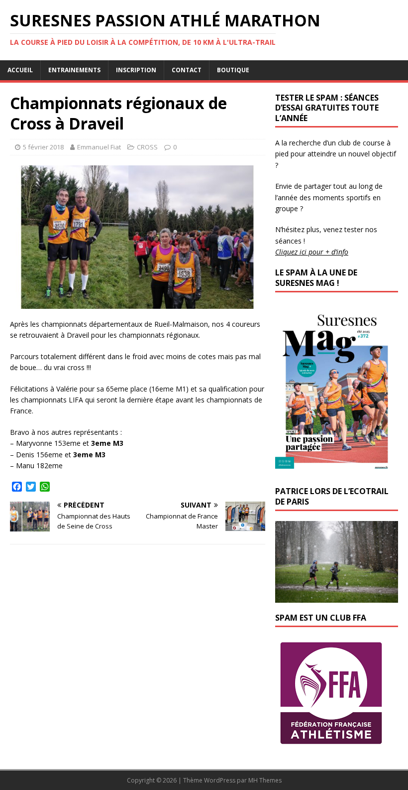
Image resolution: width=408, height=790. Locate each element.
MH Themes (265, 780)
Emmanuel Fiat (99, 146)
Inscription (136, 70)
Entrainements (74, 70)
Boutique (233, 70)
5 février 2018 (43, 146)
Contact (187, 70)
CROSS (147, 146)
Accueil (20, 70)
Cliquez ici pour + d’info (311, 252)
